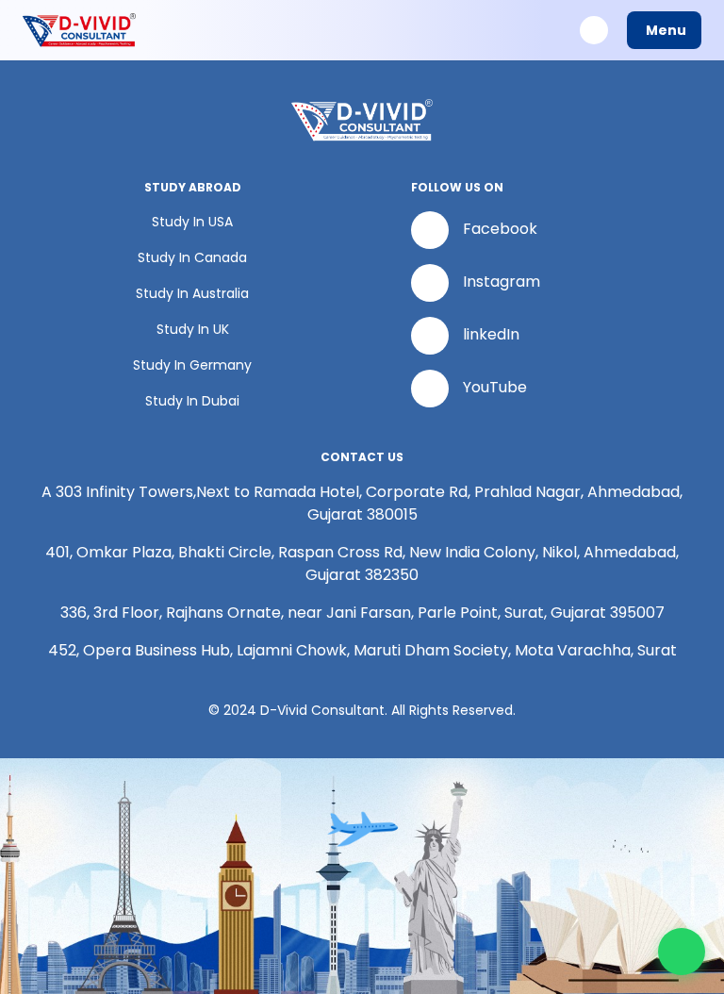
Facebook (500, 229)
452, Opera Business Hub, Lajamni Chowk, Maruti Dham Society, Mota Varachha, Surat (362, 650)
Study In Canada (192, 257)
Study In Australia (192, 293)
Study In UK (192, 329)
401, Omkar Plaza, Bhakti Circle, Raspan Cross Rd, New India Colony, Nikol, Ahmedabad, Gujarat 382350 (362, 563)
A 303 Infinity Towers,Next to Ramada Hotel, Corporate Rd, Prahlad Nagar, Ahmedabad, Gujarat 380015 (362, 503)
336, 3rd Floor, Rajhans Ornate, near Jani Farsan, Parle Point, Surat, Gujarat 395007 (362, 612)
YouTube (495, 388)
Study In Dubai (192, 400)
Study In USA (192, 221)
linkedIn (491, 335)
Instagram (501, 282)
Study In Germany (192, 365)
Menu (666, 30)
